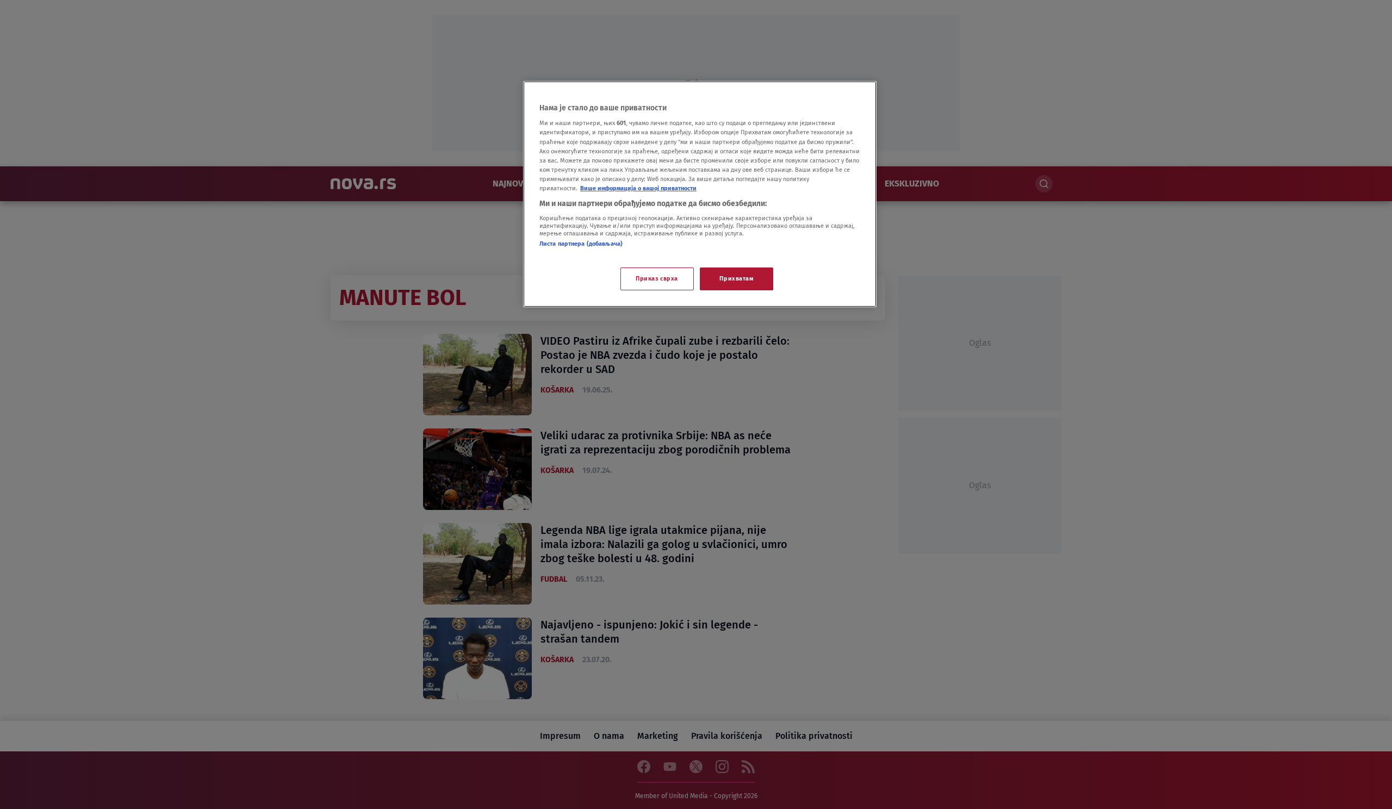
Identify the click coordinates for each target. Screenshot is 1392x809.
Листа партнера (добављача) (581, 243)
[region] (700, 194)
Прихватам (736, 278)
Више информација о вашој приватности (638, 188)
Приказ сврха (657, 278)
